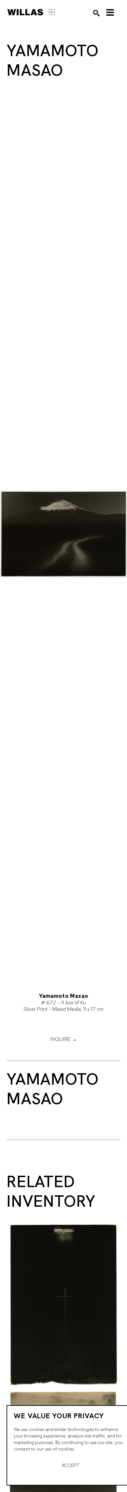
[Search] (96, 13)
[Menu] (110, 12)
